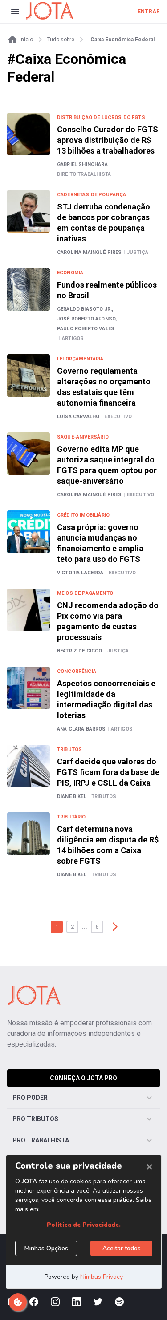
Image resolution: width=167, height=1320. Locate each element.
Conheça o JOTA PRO (83, 1078)
